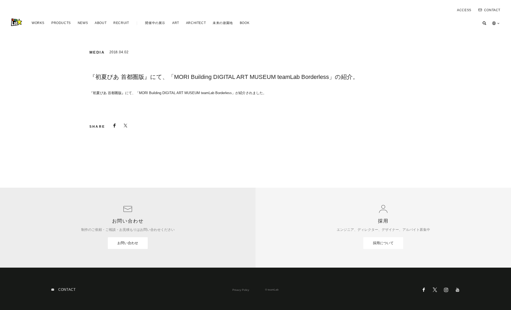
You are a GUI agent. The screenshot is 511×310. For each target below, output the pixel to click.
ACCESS (464, 10)
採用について (383, 243)
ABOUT (100, 23)
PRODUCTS (61, 23)
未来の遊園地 (223, 23)
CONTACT (492, 10)
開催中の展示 (155, 23)
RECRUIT (121, 23)
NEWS (83, 23)
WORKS (38, 23)
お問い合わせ (127, 243)
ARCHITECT (196, 23)
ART (175, 23)
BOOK (244, 23)
